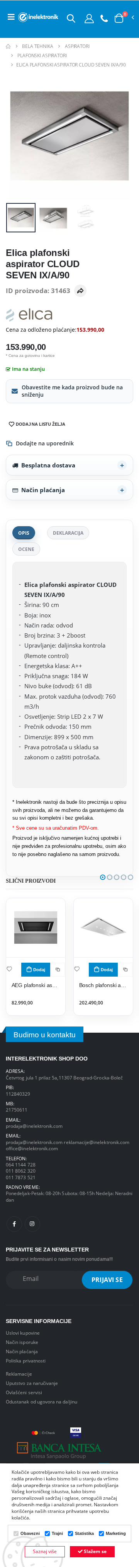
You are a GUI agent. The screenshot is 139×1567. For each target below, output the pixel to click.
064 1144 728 (21, 1164)
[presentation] (17, 136)
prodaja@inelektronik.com (34, 1126)
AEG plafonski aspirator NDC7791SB (36, 985)
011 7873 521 (21, 1177)
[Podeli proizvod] (80, 291)
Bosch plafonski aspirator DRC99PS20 (103, 985)
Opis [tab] (23, 533)
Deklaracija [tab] (68, 533)
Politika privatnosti (26, 1360)
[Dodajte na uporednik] (58, 970)
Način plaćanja (43, 490)
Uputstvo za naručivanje (32, 1383)
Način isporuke (22, 1342)
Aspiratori (77, 46)
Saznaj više (45, 1551)
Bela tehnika (37, 46)
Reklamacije (19, 1374)
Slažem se (95, 1551)
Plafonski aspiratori (42, 55)
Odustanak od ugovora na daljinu (41, 1401)
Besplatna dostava (48, 465)
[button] (71, 18)
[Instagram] (32, 1224)
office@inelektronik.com (32, 1148)
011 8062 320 (21, 1171)
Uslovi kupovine (23, 1333)
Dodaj (39, 969)
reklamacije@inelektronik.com (96, 1142)
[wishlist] (9, 969)
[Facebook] (14, 1224)
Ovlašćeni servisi (24, 1392)
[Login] (89, 18)
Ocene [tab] (26, 549)
